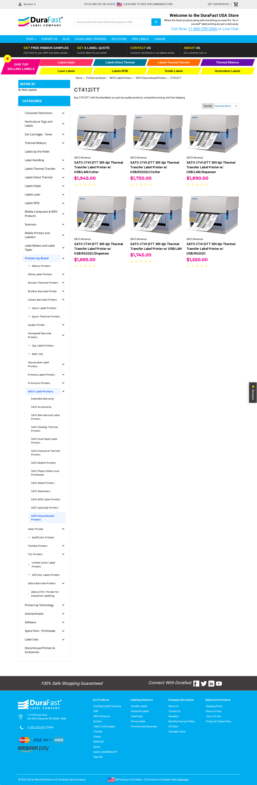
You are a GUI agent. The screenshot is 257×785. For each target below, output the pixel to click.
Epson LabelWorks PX (105, 751)
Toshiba (98, 731)
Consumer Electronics (38, 113)
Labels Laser (32, 194)
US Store (173, 726)
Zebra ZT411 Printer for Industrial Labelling (45, 593)
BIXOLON (98, 741)
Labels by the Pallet (37, 151)
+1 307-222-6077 (36, 727)
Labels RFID (32, 203)
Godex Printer (36, 325)
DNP (96, 711)
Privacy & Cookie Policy (218, 721)
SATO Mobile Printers (43, 462)
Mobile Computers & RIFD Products (41, 214)
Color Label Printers (90, 39)
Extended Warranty (42, 398)
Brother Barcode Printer (42, 291)
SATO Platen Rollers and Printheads (45, 472)
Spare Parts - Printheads (40, 631)
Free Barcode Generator (144, 726)
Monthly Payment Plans (182, 721)
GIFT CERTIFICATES (218, 4)
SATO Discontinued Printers (42, 517)
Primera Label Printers (41, 374)
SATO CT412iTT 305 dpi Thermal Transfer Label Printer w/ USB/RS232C (211, 248)
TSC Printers (35, 554)
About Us (174, 706)
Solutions (119, 39)
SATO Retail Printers (43, 483)
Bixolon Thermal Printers (43, 282)
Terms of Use (213, 716)
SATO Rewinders (40, 491)
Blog (66, 39)
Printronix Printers (39, 383)
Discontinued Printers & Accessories (40, 650)
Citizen (97, 736)
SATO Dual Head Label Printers (44, 440)
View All (98, 757)
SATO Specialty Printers (44, 507)
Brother (98, 721)
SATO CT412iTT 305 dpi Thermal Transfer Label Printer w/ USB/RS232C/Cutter (154, 167)
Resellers (174, 716)
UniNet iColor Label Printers (43, 564)
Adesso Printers (41, 266)
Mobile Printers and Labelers (37, 235)
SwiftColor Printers (43, 537)
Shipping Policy (214, 706)
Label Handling (34, 160)
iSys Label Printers (43, 345)
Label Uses (31, 639)
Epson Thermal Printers (46, 316)
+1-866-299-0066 (202, 29)
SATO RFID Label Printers (45, 499)
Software (30, 622)
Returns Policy (214, 711)
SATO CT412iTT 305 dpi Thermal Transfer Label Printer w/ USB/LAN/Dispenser (211, 167)
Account (28, 4)
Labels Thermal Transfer (40, 169)
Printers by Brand (37, 258)
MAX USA (37, 354)
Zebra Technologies (104, 726)
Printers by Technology (39, 605)
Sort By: (208, 106)
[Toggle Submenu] (63, 113)
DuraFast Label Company (107, 706)
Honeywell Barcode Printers (39, 335)
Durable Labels (139, 706)
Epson (97, 746)
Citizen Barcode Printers (42, 299)
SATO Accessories (41, 407)
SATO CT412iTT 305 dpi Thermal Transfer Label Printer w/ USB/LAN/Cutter (98, 167)
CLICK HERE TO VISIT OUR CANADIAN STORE (148, 4)
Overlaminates (34, 614)
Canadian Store (177, 731)
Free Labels (140, 39)
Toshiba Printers (37, 545)
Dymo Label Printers (44, 308)
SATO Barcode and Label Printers (45, 416)
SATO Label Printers (40, 391)
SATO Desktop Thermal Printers (44, 428)
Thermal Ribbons (35, 143)
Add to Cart (100, 137)
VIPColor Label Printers (46, 575)
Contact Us (49, 39)
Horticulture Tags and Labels (38, 124)
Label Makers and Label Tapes (40, 248)
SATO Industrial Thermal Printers (45, 452)
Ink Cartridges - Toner (38, 134)
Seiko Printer (35, 529)
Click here (183, 779)
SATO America (102, 716)
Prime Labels (138, 721)
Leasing (159, 39)
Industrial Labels (140, 711)
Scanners (30, 224)
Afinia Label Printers (40, 274)
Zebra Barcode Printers (42, 583)
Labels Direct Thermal (38, 177)
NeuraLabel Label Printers (38, 364)
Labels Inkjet (33, 186)
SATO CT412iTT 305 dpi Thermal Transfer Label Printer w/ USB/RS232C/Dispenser (98, 248)
